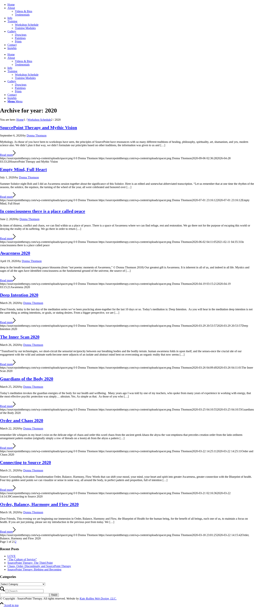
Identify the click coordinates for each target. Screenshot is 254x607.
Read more (6, 154)
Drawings (20, 34)
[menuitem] (130, 4)
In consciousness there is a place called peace (42, 211)
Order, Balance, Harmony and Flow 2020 (39, 504)
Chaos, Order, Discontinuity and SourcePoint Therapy (39, 566)
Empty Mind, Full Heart (23, 169)
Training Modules (25, 28)
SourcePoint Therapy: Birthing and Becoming (34, 569)
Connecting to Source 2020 (25, 462)
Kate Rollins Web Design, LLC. (98, 598)
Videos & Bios (23, 11)
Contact (12, 44)
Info (9, 18)
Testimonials (22, 14)
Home (11, 4)
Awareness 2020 (15, 253)
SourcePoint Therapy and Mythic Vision (38, 127)
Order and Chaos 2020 (21, 420)
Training (12, 21)
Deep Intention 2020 (19, 295)
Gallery (11, 31)
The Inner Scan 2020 (19, 337)
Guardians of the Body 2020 (26, 378)
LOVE (11, 556)
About (11, 7)
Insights (12, 48)
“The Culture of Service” (22, 559)
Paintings (20, 38)
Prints (18, 41)
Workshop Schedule (26, 24)
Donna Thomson (36, 135)
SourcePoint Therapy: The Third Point (30, 562)
